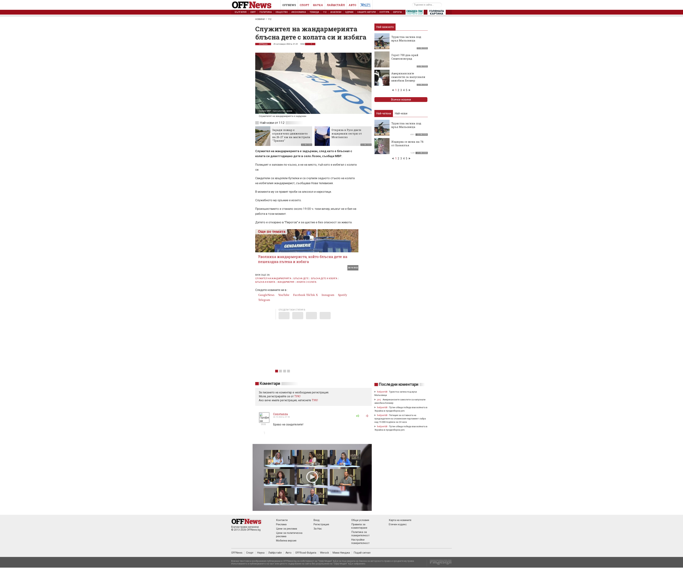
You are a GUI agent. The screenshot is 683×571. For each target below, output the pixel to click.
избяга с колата (306, 282)
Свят (253, 12)
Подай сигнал (362, 552)
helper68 (382, 391)
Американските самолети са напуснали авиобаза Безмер (408, 77)
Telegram (264, 299)
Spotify (342, 294)
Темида (314, 12)
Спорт (304, 5)
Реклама (281, 524)
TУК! (297, 396)
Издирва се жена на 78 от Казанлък (407, 143)
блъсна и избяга (265, 282)
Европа (397, 12)
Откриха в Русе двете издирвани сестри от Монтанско (347, 133)
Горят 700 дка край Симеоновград (404, 56)
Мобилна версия (286, 540)
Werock (324, 552)
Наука (318, 5)
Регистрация (321, 524)
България (241, 12)
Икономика (299, 12)
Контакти (282, 520)
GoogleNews (266, 294)
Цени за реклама (286, 528)
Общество (282, 12)
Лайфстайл (336, 5)
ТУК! (315, 400)
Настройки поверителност (360, 541)
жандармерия (285, 282)
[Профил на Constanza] (264, 421)
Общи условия (360, 520)
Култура (384, 12)
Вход (317, 520)
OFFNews (263, 44)
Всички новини (401, 99)
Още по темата (271, 231)
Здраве (349, 12)
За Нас (318, 528)
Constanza (280, 414)
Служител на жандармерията (273, 278)
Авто (352, 5)
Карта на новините (400, 520)
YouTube (283, 294)
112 (325, 12)
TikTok (310, 294)
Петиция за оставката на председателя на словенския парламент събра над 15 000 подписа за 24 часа (400, 418)
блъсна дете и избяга (324, 278)
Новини (260, 19)
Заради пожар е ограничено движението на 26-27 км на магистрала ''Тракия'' (291, 135)
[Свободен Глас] (414, 13)
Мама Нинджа (341, 552)
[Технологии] (365, 5)
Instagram (327, 294)
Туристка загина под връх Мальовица (406, 38)
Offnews (289, 5)
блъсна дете (301, 278)
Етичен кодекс (398, 524)
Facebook (298, 294)
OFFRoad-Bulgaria (305, 552)
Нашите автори (366, 12)
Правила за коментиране (359, 526)
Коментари (270, 383)
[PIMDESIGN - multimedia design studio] (439, 563)
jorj (379, 399)
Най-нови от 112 (272, 123)
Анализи (335, 12)
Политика (266, 12)
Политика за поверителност (360, 533)
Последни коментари (398, 384)
